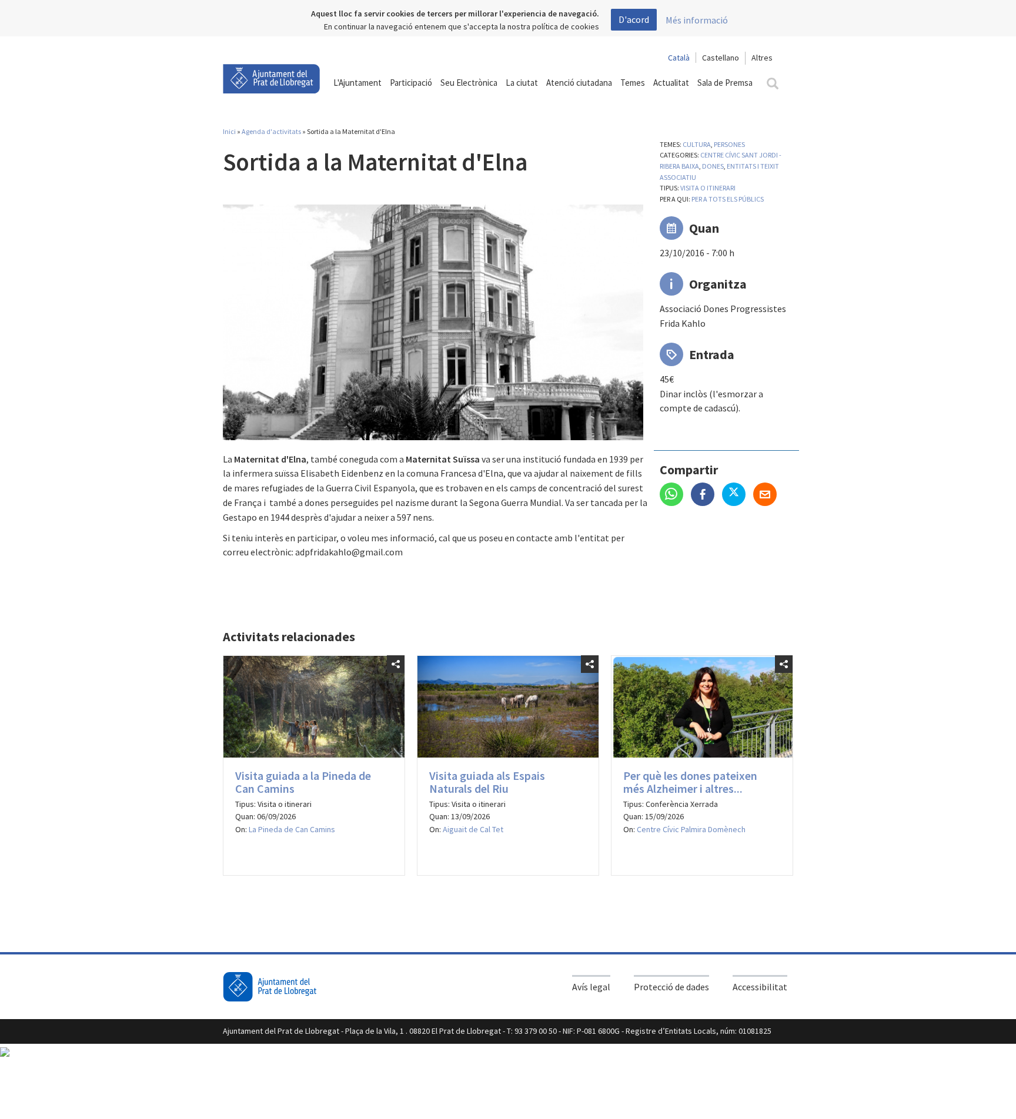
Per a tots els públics (727, 199)
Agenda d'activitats (271, 131)
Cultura (697, 144)
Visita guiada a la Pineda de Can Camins (303, 782)
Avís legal (591, 987)
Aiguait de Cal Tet (473, 829)
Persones (729, 144)
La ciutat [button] (522, 82)
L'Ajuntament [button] (357, 82)
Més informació (697, 20)
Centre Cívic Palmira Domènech (691, 829)
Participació (411, 82)
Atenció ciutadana (579, 82)
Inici (229, 131)
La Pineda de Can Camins (292, 829)
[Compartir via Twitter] (737, 495)
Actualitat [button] (671, 82)
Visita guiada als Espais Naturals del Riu (487, 782)
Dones (713, 166)
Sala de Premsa (725, 82)
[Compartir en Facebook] (706, 495)
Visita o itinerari (708, 187)
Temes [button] (632, 82)
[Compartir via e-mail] (768, 495)
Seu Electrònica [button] (468, 82)
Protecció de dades (671, 987)
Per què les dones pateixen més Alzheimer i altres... (690, 782)
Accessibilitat (760, 987)
